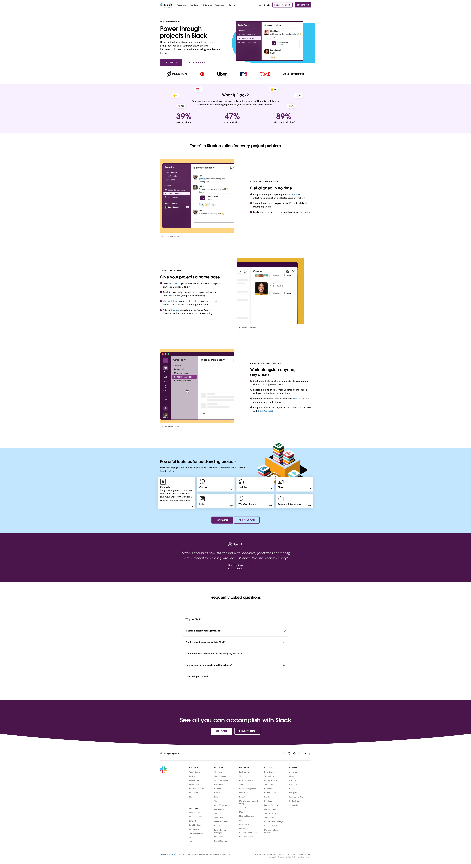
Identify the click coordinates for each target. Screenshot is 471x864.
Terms (188, 854)
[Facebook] (294, 753)
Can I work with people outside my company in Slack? (213, 653)
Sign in (267, 5)
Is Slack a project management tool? (204, 630)
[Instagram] (289, 753)
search (306, 212)
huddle (264, 380)
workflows (172, 301)
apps (176, 309)
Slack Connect (265, 410)
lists (170, 295)
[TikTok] (310, 753)
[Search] (260, 5)
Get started (303, 5)
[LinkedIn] (284, 753)
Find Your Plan (247, 520)
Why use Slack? (193, 619)
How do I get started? (196, 676)
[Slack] (166, 5)
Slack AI (297, 398)
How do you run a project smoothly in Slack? (208, 665)
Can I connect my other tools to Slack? (205, 642)
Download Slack (166, 854)
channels (295, 194)
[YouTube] (305, 753)
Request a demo (282, 5)
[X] (299, 753)
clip (265, 389)
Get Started (222, 520)
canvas (173, 283)
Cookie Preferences (200, 854)
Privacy (181, 854)
